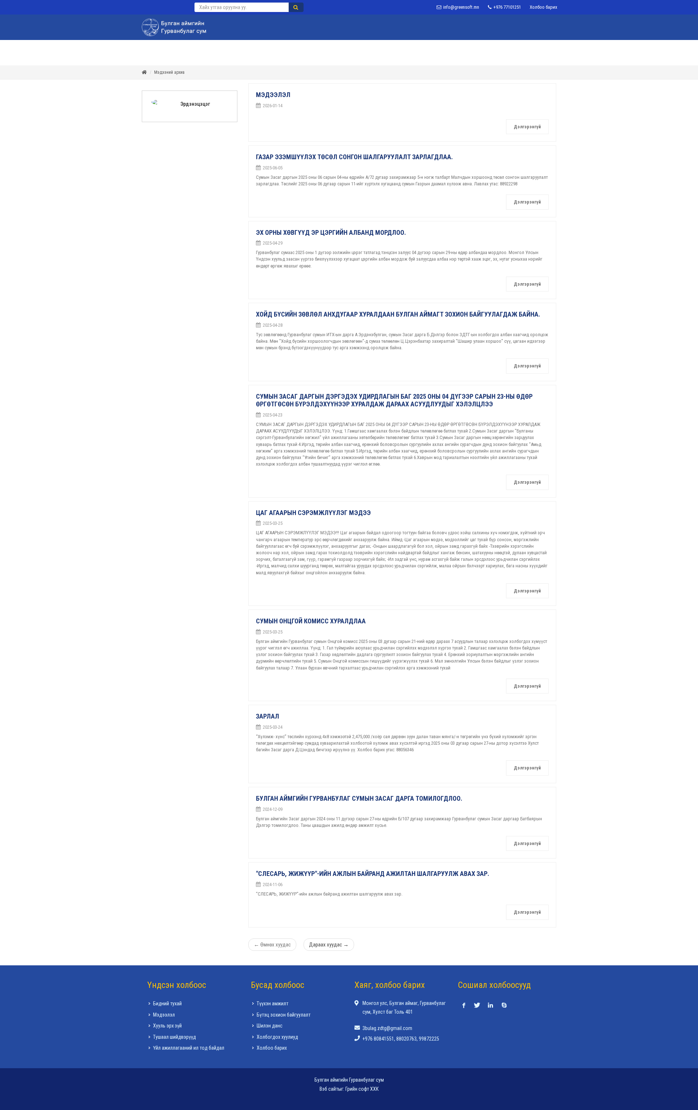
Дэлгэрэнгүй (527, 126)
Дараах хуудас (329, 944)
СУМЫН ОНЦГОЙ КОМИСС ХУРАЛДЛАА (311, 621)
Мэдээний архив (169, 72)
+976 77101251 (506, 7)
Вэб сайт (329, 1089)
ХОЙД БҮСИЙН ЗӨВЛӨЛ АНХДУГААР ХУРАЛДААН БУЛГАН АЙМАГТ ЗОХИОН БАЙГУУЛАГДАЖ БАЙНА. (398, 314)
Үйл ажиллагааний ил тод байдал (188, 1048)
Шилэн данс (269, 1026)
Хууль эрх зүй (167, 1026)
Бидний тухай (167, 1003)
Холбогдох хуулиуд (277, 1037)
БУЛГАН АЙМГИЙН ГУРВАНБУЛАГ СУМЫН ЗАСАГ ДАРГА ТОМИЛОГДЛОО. (359, 798)
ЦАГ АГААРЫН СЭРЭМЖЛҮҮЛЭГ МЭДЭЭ (313, 512)
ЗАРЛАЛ (267, 716)
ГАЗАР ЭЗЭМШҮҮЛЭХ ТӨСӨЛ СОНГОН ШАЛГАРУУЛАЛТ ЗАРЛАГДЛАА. (354, 157)
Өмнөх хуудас (272, 944)
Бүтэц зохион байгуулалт (283, 1015)
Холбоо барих (543, 7)
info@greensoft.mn (460, 7)
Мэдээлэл (164, 1015)
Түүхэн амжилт (272, 1003)
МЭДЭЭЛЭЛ (273, 94)
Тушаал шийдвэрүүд (174, 1037)
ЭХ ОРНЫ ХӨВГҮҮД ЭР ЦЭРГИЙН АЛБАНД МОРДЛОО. (331, 232)
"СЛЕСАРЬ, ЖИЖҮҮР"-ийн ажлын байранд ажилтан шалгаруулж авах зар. (372, 873)
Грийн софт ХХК (361, 1089)
